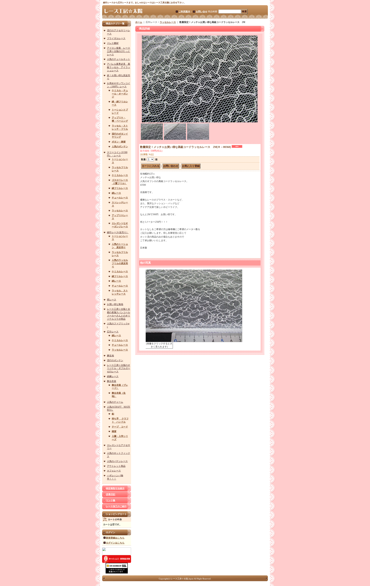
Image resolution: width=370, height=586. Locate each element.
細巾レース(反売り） (118, 232)
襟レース (111, 299)
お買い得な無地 (115, 304)
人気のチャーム (115, 402)
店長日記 (110, 494)
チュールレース (120, 197)
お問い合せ (201, 11)
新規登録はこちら (115, 537)
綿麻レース (113, 376)
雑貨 (114, 431)
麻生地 (110, 355)
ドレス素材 (113, 43)
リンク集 (110, 500)
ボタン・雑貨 (119, 141)
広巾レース (113, 331)
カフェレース (114, 470)
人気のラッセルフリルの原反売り (120, 263)
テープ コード (120, 426)
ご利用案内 (184, 11)
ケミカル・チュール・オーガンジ (120, 93)
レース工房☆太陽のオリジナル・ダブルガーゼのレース (118, 368)
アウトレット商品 (116, 466)
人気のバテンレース (117, 461)
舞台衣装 (111, 381)
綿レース (116, 193)
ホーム (138, 22)
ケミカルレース (120, 175)
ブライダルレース (116, 38)
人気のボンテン (120, 146)
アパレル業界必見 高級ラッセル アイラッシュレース (118, 67)
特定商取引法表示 (115, 488)
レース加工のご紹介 (116, 506)
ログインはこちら (115, 542)
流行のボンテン (115, 360)
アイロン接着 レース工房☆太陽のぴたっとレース (118, 51)
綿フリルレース (120, 188)
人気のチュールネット (118, 59)
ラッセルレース (120, 210)
